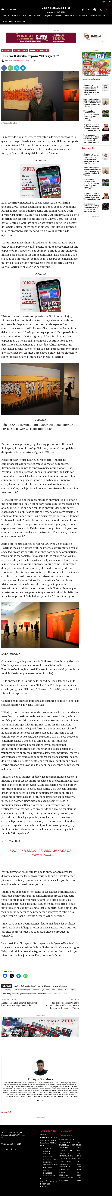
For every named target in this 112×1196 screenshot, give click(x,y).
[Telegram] (23, 68)
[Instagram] (88, 10)
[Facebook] (82, 10)
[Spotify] (94, 10)
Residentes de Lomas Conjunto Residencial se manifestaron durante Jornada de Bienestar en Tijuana (62, 1005)
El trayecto (6, 990)
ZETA (65, 994)
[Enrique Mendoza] (3, 60)
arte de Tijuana (44, 986)
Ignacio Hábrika (48, 990)
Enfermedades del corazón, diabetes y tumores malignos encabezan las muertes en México (91, 138)
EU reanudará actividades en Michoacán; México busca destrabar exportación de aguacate (91, 115)
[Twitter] (100, 10)
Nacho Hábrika (70, 990)
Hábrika (35, 990)
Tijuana (57, 994)
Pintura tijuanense (9, 994)
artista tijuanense (60, 986)
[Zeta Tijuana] (56, 8)
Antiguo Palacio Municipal (24, 986)
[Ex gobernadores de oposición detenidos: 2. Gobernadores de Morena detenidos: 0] (105, 127)
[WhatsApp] (10, 68)
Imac (59, 990)
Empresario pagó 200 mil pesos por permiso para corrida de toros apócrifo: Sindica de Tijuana (92, 102)
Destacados (20, 50)
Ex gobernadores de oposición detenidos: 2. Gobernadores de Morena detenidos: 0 (91, 127)
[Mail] (38, 1100)
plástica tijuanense (27, 994)
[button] (107, 9)
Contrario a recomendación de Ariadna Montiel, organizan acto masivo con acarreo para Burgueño (91, 89)
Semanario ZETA (44, 994)
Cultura (7, 50)
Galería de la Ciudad (22, 990)
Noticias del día (39, 50)
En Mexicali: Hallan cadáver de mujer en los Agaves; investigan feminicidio (19, 1004)
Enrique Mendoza (16, 60)
